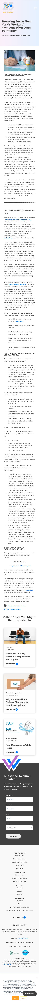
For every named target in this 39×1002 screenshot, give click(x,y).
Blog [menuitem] (19, 904)
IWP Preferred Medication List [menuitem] (19, 907)
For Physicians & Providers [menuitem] (19, 862)
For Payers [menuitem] (19, 868)
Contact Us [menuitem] (19, 894)
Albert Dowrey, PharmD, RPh (19, 35)
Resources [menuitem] (19, 898)
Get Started (18, 917)
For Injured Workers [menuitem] (19, 859)
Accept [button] (15, 998)
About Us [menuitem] (19, 885)
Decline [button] (23, 998)
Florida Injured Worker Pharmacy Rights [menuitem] (19, 910)
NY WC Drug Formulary (12, 609)
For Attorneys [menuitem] (19, 865)
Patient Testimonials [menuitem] (19, 881)
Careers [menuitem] (19, 891)
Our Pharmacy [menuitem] (19, 872)
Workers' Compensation (16, 606)
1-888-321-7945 (23, 938)
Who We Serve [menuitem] (19, 853)
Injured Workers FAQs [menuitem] (19, 878)
